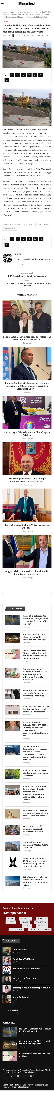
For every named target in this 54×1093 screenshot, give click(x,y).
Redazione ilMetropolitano (26, 969)
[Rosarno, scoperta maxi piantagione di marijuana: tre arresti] (12, 774)
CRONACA (25, 919)
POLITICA (42, 919)
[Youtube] (18, 1076)
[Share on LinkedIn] (35, 75)
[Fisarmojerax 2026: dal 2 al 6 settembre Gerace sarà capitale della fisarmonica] (12, 710)
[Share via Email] (7, 80)
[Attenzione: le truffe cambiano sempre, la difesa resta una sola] (12, 830)
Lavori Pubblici (9, 229)
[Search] (51, 4)
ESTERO (10, 922)
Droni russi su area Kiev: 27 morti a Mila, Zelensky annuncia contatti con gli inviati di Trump (35, 654)
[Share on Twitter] (23, 75)
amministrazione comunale (14, 225)
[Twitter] (11, 1076)
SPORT (25, 922)
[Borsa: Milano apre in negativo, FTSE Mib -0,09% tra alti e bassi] (12, 846)
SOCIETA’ (42, 926)
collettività (43, 225)
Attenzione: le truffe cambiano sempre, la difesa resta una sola (33, 829)
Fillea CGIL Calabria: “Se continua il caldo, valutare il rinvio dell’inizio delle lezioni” (35, 620)
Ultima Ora (9, 1023)
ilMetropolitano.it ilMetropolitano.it (31, 988)
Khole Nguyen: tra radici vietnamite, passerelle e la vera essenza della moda (35, 813)
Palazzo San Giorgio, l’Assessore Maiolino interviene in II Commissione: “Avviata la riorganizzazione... (27, 386)
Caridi (31, 225)
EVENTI (27, 926)
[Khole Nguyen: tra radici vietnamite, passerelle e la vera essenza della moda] (12, 814)
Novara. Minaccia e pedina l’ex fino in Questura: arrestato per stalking (35, 693)
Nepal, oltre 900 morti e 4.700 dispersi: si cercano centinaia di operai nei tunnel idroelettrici (35, 862)
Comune (32, 12)
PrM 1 (18, 254)
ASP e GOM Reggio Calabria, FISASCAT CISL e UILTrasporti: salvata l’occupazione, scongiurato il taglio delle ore (35, 729)
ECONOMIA (41, 922)
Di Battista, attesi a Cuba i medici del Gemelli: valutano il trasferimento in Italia (35, 881)
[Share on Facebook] (17, 75)
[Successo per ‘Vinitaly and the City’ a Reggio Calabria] (27, 412)
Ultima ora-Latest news (40, 929)
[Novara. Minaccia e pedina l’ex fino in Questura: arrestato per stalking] (12, 694)
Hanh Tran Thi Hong (23, 959)
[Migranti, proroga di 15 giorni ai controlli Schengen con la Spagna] (12, 638)
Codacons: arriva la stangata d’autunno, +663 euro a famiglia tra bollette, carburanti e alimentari (35, 674)
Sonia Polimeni (20, 997)
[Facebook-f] (5, 1076)
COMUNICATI (22, 12)
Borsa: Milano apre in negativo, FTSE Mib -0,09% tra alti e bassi (35, 845)
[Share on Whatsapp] (40, 75)
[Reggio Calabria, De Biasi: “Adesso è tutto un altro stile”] (27, 505)
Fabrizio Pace (19, 949)
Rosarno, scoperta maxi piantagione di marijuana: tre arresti (35, 773)
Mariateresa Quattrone (24, 978)
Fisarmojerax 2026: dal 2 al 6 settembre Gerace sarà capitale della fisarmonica (36, 709)
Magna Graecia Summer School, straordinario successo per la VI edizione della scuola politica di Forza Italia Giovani (34, 793)
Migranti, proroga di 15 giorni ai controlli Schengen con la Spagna (34, 637)
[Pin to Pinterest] (29, 75)
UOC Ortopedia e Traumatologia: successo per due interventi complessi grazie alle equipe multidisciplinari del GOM (35, 753)
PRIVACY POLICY (11, 1010)
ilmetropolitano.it (9, 12)
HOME (10, 919)
